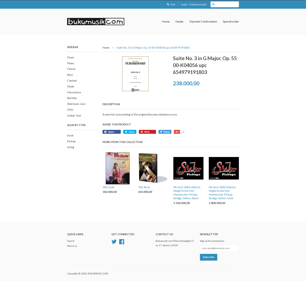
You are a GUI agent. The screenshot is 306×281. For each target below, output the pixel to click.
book (70, 135)
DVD (70, 109)
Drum (70, 57)
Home (166, 21)
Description (111, 104)
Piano (70, 63)
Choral (71, 68)
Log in (184, 4)
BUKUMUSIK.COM (98, 273)
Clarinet (72, 80)
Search (70, 240)
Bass (70, 74)
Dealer (179, 21)
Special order (231, 21)
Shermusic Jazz (76, 103)
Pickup (71, 141)
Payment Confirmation (203, 21)
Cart (172, 4)
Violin (70, 86)
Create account (197, 4)
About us (72, 245)
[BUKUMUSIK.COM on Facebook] (121, 241)
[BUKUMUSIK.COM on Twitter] (114, 241)
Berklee (72, 98)
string (70, 147)
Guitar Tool (74, 115)
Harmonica (74, 92)
